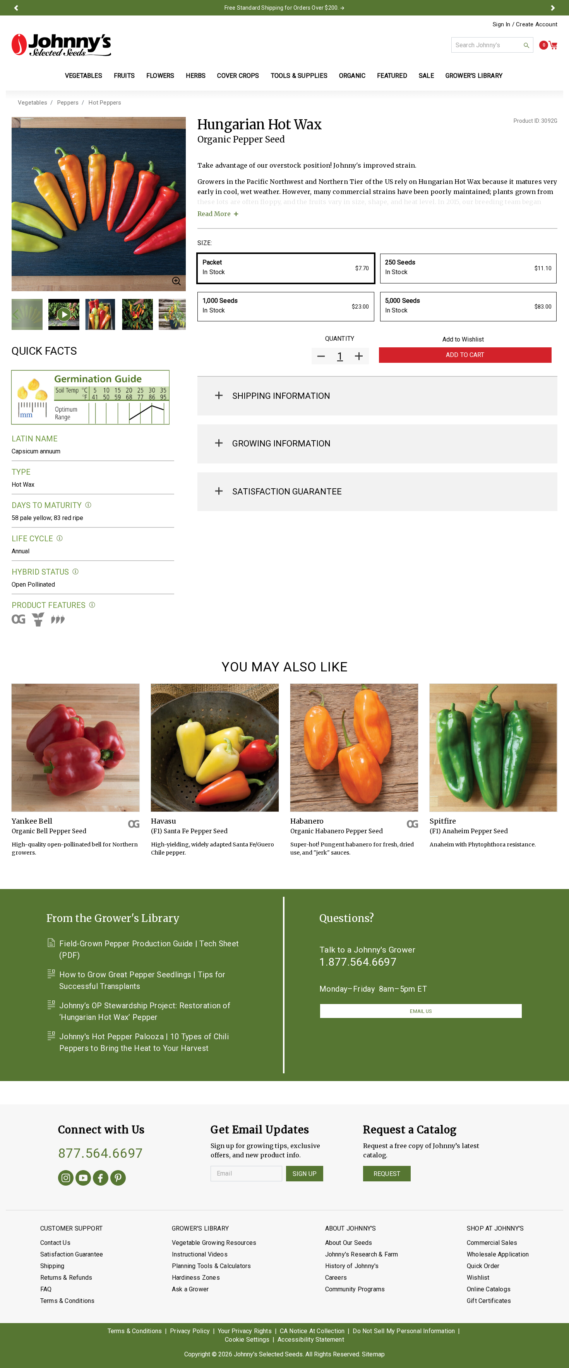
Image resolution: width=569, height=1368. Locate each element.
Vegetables (32, 102)
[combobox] (492, 45)
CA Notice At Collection (312, 1331)
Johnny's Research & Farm (361, 1254)
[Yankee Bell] (75, 748)
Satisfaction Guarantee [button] (287, 491)
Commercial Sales (492, 1242)
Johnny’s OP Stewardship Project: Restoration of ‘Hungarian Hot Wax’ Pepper (144, 1011)
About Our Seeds (348, 1242)
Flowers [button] (160, 75)
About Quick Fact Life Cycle (60, 538)
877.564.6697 (100, 1153)
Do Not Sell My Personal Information (404, 1331)
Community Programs (355, 1289)
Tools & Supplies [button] (299, 75)
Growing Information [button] (281, 443)
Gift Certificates (489, 1300)
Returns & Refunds (66, 1277)
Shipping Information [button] (281, 396)
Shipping (52, 1266)
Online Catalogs (489, 1289)
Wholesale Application (498, 1254)
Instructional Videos (200, 1254)
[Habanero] (354, 748)
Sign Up (305, 1173)
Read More (214, 214)
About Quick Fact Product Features (92, 605)
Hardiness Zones (196, 1277)
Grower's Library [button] (475, 75)
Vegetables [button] (83, 75)
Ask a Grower (190, 1289)
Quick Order (483, 1266)
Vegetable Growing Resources (214, 1242)
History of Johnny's (352, 1266)
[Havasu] (215, 748)
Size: (204, 243)
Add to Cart (465, 355)
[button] (16, 7)
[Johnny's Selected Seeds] (61, 45)
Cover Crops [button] (238, 75)
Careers (336, 1277)
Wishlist (478, 1277)
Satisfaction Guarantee (71, 1254)
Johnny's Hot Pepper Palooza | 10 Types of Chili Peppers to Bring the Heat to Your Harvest (144, 1042)
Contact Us (55, 1242)
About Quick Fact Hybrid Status (75, 571)
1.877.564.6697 (358, 962)
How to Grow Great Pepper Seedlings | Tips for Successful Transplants (142, 980)
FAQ (46, 1289)
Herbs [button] (196, 75)
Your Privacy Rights (245, 1331)
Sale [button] (426, 75)
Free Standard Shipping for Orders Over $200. (282, 8)
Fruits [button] (124, 75)
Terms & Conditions (67, 1300)
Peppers (68, 102)
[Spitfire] (493, 748)
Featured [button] (392, 75)
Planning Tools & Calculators (211, 1266)
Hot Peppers (105, 102)
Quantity (339, 338)
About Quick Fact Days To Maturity (88, 505)
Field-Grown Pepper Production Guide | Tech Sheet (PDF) (149, 949)
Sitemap (373, 1354)
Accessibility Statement (311, 1339)
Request (387, 1173)
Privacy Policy (190, 1331)
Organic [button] (352, 75)
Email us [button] (421, 1011)
